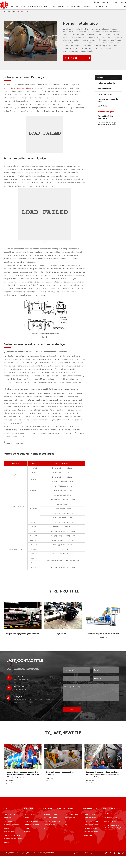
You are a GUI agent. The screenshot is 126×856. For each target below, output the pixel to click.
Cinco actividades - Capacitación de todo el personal (62, 773)
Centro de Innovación (37, 7)
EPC (67, 7)
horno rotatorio (104, 88)
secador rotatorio (105, 94)
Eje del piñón (63, 634)
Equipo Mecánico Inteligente (105, 117)
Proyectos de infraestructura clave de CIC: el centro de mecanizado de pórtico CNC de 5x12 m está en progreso (22, 774)
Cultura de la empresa (90, 817)
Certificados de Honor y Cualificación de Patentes (91, 822)
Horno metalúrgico (23, 11)
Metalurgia (27, 828)
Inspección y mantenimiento (52, 821)
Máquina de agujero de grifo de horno (22, 633)
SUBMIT (72, 709)
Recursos (75, 7)
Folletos (66, 821)
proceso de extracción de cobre (17, 88)
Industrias (20, 7)
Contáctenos (101, 7)
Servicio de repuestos (50, 824)
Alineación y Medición (50, 814)
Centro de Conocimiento (71, 814)
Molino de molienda (106, 83)
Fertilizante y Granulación (31, 824)
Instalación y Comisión (50, 817)
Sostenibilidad (88, 835)
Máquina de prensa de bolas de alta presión (108, 123)
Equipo (11, 7)
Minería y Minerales (29, 814)
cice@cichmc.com (120, 2)
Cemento (26, 817)
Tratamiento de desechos (31, 821)
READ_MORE (9, 780)
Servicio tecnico (56, 7)
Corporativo (87, 7)
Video (65, 824)
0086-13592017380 (111, 813)
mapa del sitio (77, 853)
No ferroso (27, 831)
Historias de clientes (69, 817)
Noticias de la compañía (91, 831)
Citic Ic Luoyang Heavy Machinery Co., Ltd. (26, 853)
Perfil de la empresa (89, 814)
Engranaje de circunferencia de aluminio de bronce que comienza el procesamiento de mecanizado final (102, 774)
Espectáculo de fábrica (90, 828)
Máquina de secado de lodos (108, 100)
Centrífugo (102, 106)
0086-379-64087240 (111, 817)
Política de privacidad (91, 853)
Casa (8, 11)
